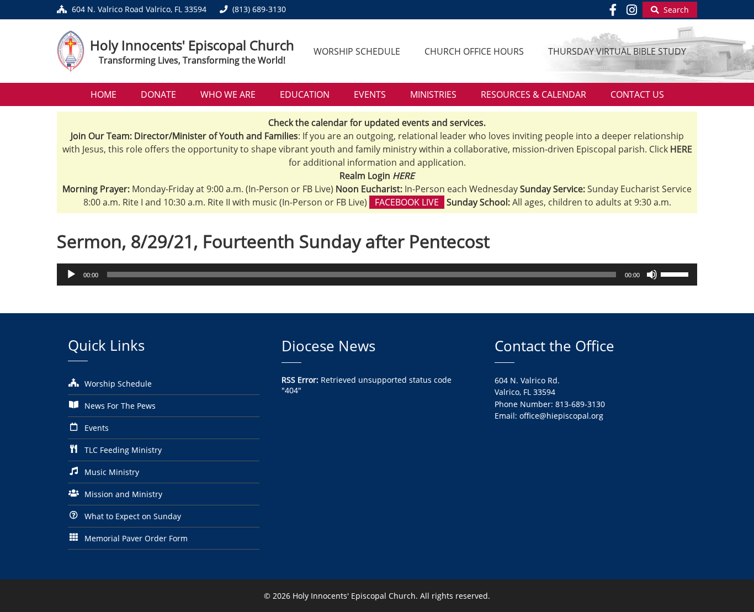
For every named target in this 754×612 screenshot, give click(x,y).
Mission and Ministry (123, 494)
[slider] (676, 273)
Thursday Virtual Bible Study (617, 51)
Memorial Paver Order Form (136, 538)
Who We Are (228, 94)
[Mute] (651, 274)
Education (305, 94)
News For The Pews (120, 405)
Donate (158, 94)
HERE (403, 176)
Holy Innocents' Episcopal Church (192, 45)
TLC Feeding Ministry (123, 450)
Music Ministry (111, 472)
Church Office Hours (474, 51)
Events (370, 94)
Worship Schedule (357, 51)
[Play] (71, 274)
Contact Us (637, 94)
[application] (377, 274)
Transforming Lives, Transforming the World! (192, 60)
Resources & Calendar (533, 94)
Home (103, 94)
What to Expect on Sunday (132, 516)
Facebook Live (407, 202)
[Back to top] (730, 595)
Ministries (433, 94)
